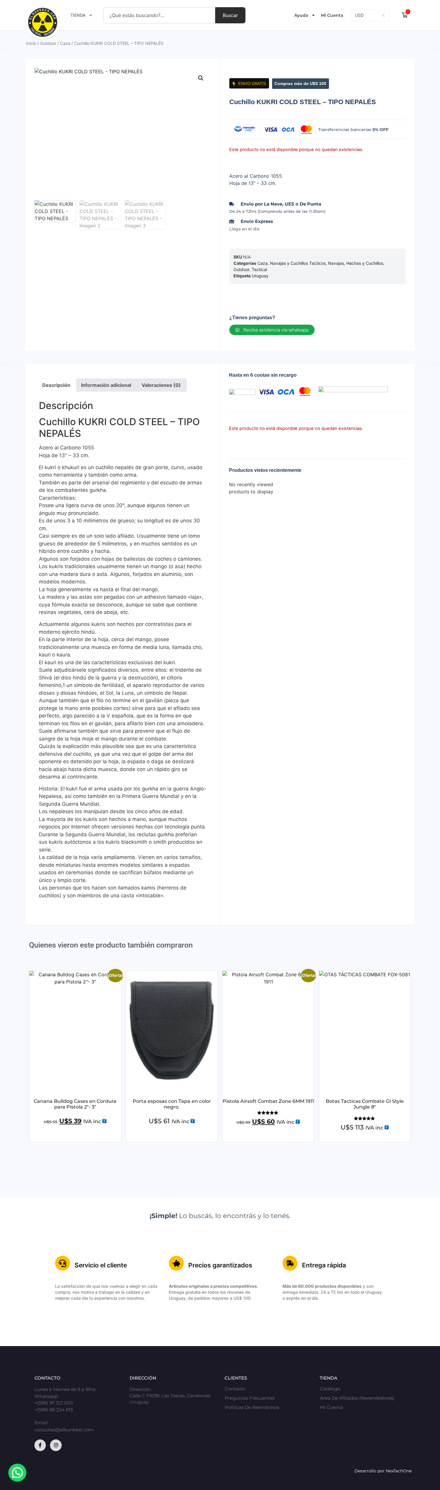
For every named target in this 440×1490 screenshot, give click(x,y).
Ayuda (301, 15)
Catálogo (330, 1389)
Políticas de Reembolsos (252, 1407)
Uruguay (260, 275)
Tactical (259, 269)
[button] (200, 78)
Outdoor (48, 43)
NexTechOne (399, 1471)
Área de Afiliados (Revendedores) (357, 1398)
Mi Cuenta (332, 15)
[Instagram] (55, 1445)
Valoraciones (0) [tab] (161, 385)
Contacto (235, 1389)
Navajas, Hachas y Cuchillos (355, 263)
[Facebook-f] (40, 1445)
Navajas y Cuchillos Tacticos (298, 263)
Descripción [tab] (56, 385)
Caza (65, 43)
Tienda (78, 15)
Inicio (31, 43)
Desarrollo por (370, 1471)
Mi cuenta (331, 1407)
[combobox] (159, 15)
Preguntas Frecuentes (249, 1398)
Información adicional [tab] (106, 385)
